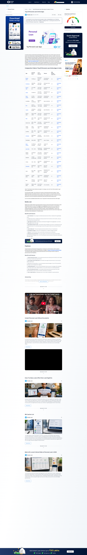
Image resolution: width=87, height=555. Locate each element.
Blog (30, 9)
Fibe (26, 118)
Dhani (27, 92)
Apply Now (58, 241)
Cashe (27, 109)
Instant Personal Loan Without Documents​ (37, 318)
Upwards (27, 166)
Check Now (73, 27)
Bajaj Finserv (27, 144)
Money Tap (27, 88)
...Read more (41, 22)
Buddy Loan (27, 79)
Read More (28, 346)
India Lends (27, 97)
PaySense (28, 83)
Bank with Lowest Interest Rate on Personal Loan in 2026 (41, 452)
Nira (26, 105)
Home (7, 5)
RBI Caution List (29, 414)
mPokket (27, 135)
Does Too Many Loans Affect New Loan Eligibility (38, 378)
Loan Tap (27, 148)
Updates (68, 9)
